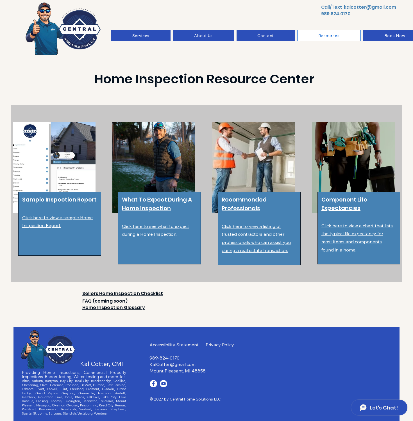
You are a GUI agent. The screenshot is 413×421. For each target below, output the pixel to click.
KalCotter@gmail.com (172, 364)
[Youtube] (163, 383)
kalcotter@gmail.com (370, 7)
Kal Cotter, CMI (101, 364)
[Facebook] (153, 383)
